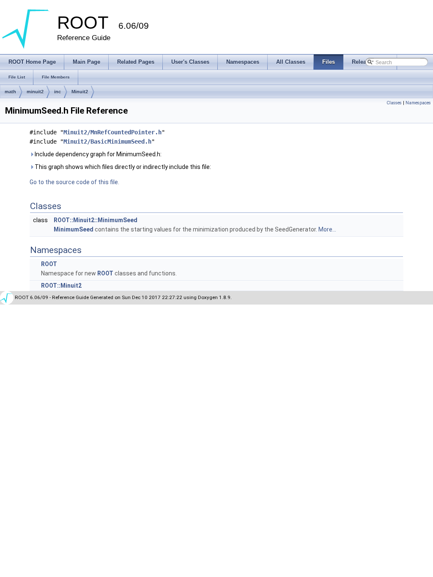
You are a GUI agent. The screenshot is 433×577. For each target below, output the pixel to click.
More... (327, 229)
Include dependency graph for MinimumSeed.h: (97, 154)
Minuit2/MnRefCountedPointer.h (112, 132)
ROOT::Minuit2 (61, 285)
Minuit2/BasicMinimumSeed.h (107, 141)
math (10, 91)
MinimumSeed (73, 229)
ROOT (49, 264)
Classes (394, 103)
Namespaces (418, 103)
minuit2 (35, 91)
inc (57, 91)
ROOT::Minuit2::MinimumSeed (95, 220)
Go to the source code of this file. (74, 182)
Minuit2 (79, 91)
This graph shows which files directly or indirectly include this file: (122, 166)
